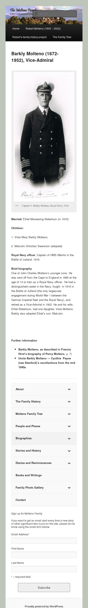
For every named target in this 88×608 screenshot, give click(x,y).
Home (15, 28)
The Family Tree (62, 37)
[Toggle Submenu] (69, 389)
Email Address (20, 534)
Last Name (17, 562)
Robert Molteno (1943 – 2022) (43, 28)
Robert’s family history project (29, 37)
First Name (17, 548)
